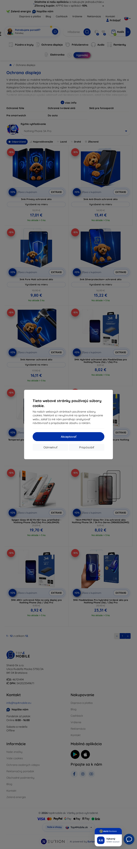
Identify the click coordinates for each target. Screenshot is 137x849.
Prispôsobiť (86, 447)
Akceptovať (68, 436)
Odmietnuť (50, 447)
